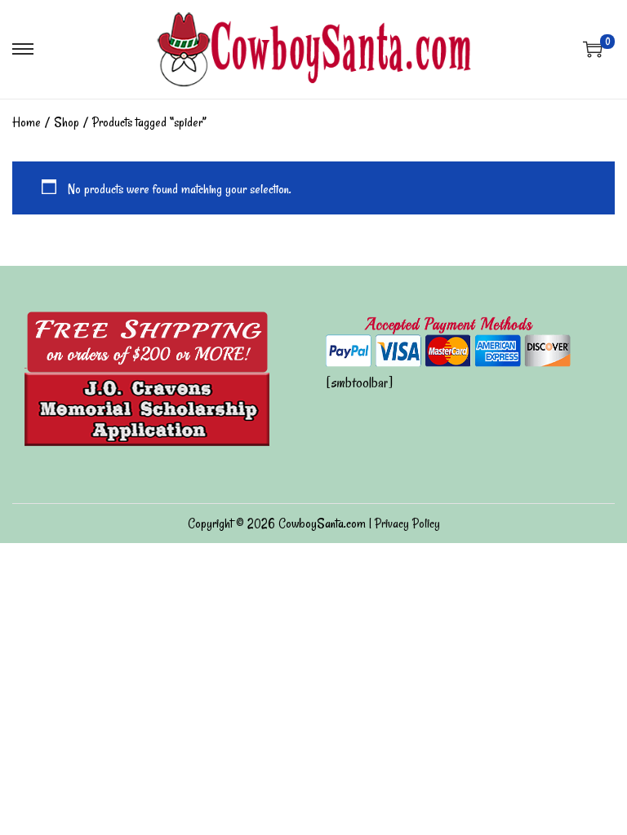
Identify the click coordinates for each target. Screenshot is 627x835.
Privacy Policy (407, 523)
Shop (66, 122)
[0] (593, 49)
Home (26, 122)
